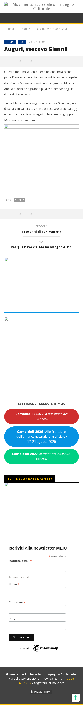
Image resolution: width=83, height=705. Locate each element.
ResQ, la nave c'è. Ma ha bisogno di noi (41, 245)
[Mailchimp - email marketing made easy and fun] (38, 647)
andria (19, 200)
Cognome (17, 602)
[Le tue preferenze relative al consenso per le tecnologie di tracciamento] (76, 698)
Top (22, 41)
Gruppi (11, 41)
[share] (5, 61)
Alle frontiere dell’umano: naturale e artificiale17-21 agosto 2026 (41, 436)
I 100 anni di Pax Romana (41, 230)
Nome (14, 584)
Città (12, 619)
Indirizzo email (20, 561)
